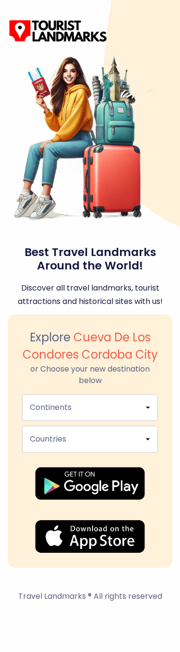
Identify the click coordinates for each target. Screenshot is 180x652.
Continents (51, 407)
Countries (48, 438)
